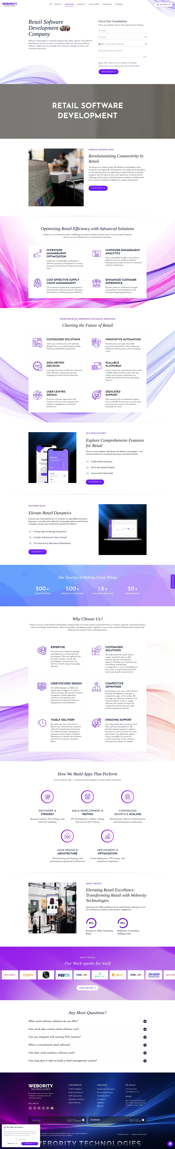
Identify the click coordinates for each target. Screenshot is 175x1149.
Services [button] (57, 4)
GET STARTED (94, 482)
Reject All (11, 1143)
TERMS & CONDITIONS (139, 1134)
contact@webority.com (132, 1091)
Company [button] (119, 4)
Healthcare (100, 1102)
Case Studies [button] (94, 4)
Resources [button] (107, 4)
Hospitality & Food (103, 1096)
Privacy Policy (134, 66)
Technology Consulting (76, 1099)
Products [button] (81, 4)
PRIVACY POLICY (123, 1134)
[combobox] (102, 44)
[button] (50, 4)
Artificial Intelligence (75, 1089)
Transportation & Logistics (106, 1089)
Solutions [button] (69, 4)
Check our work (86, 988)
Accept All (28, 1143)
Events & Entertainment (105, 1092)
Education (100, 1106)
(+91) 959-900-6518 (131, 1089)
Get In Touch (161, 4)
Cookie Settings (22, 1139)
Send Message (107, 72)
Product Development (76, 1092)
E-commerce (101, 1099)
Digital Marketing (74, 1102)
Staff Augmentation (75, 1096)
